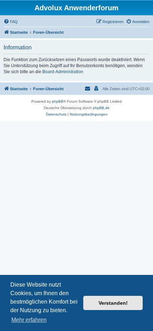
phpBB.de (101, 108)
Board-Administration (62, 71)
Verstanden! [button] (113, 303)
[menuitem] (11, 21)
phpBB (57, 101)
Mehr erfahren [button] (29, 320)
